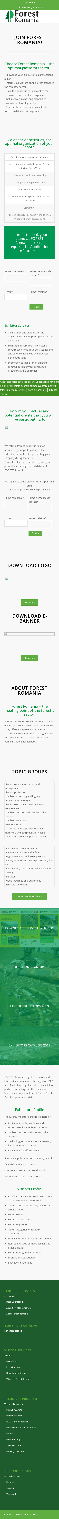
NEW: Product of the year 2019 (21, 1427)
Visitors (8, 1355)
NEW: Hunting (13, 1439)
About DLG (30, 2)
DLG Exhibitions (12, 1476)
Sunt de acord (36, 389)
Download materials (16, 1372)
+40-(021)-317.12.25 (32, 7)
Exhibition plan (13, 1367)
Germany (11, 1487)
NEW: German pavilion (17, 1421)
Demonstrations (14, 1415)
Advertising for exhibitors (18, 1307)
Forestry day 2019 (15, 1451)
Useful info (11, 1361)
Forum (9, 1433)
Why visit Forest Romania (18, 1379)
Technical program (13, 1404)
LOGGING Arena (14, 1409)
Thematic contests (15, 1445)
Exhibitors (9, 1296)
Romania (10, 1482)
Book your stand (14, 1301)
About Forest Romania (17, 1313)
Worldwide (11, 1493)
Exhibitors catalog (13, 1330)
